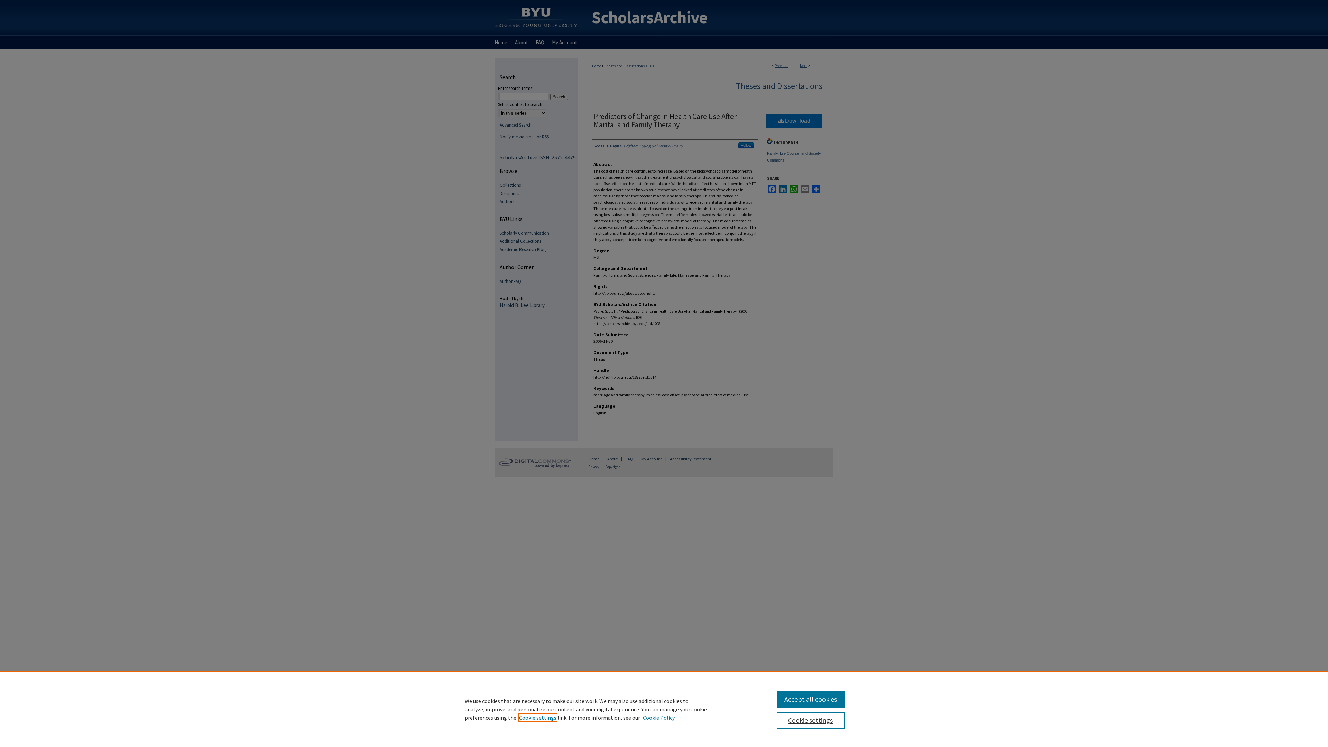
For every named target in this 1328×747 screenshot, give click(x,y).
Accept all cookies (810, 699)
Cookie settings (537, 717)
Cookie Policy (659, 717)
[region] (664, 709)
